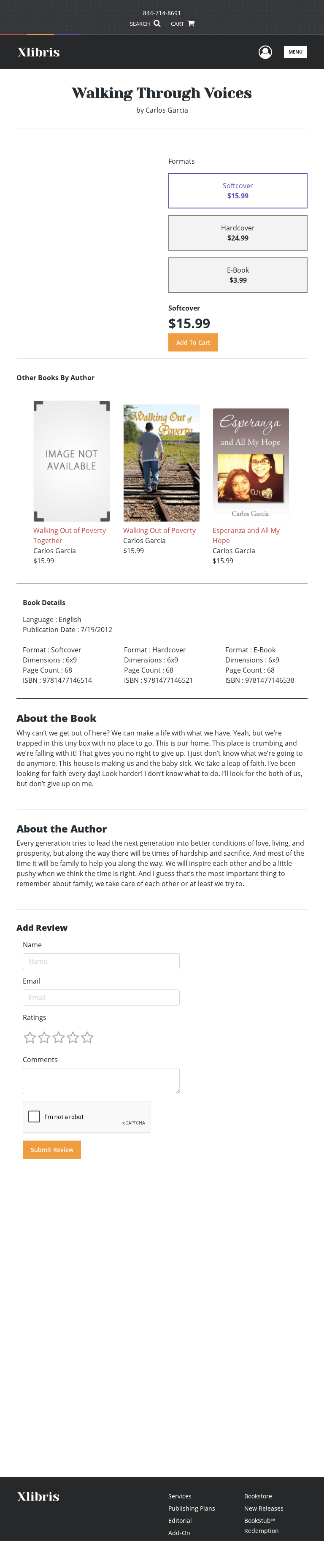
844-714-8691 (162, 13)
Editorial (180, 1521)
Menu (295, 52)
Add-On (179, 1533)
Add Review (42, 928)
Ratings (34, 1017)
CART (178, 23)
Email (31, 981)
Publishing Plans (191, 1508)
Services (180, 1496)
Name (32, 944)
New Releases (264, 1508)
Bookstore (258, 1496)
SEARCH (140, 23)
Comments (40, 1059)
